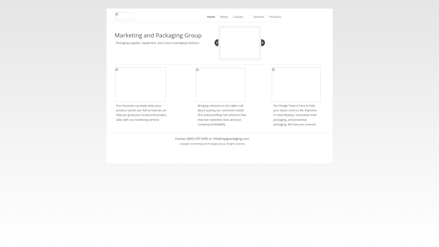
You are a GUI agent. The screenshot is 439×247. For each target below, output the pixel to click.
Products (275, 17)
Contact (238, 17)
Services (259, 17)
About (224, 17)
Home (211, 17)
